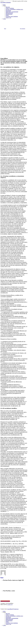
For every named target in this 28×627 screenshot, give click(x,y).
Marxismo (8, 613)
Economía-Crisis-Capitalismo (12, 623)
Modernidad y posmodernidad (12, 618)
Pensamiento (8, 617)
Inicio (4, 611)
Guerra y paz (8, 624)
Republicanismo (9, 620)
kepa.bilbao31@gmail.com (12, 609)
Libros (4, 625)
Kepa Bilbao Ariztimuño (6, 2)
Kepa (5, 28)
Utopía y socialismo (14, 21)
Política (7, 621)
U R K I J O (10, 604)
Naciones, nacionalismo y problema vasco (14, 615)
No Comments (22, 28)
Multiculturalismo (9, 619)
